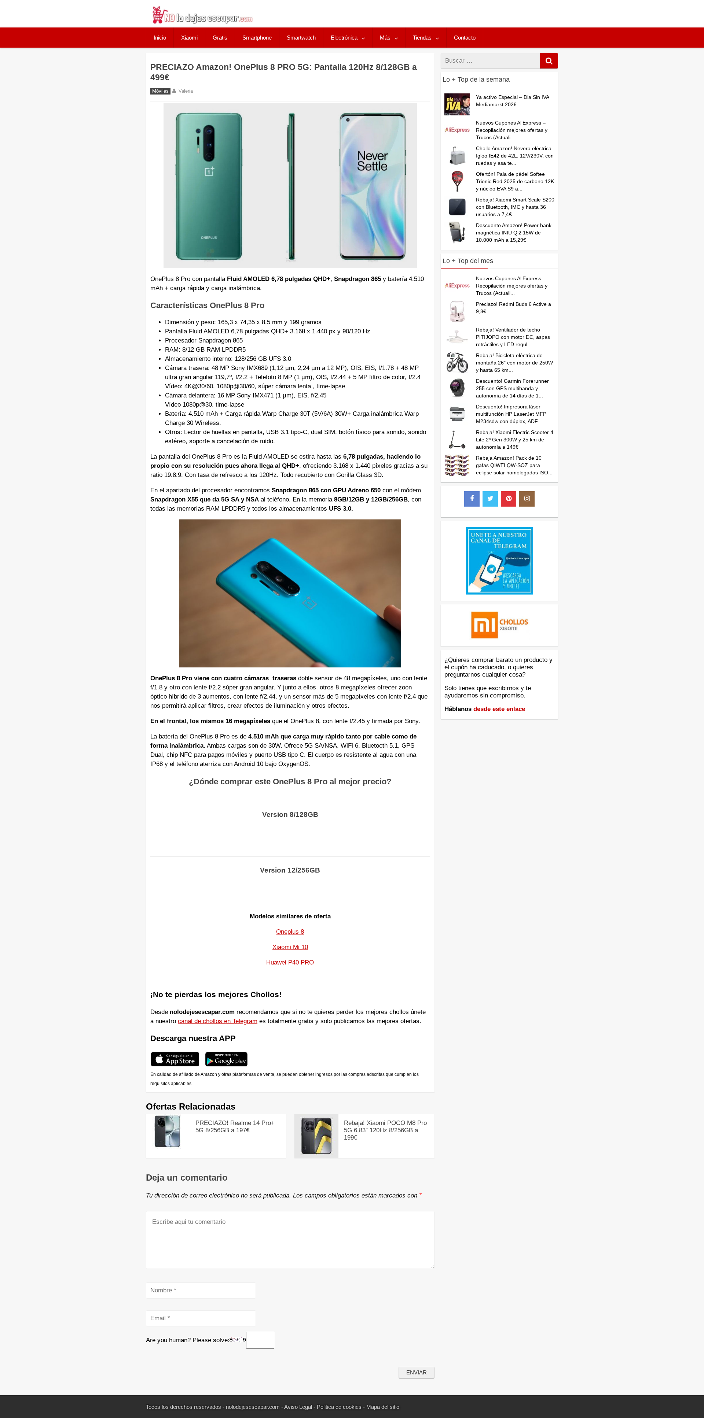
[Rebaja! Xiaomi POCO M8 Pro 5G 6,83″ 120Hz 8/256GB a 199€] (316, 1155)
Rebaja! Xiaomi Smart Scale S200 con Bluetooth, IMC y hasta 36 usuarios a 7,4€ (515, 207)
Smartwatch (301, 37)
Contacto (465, 37)
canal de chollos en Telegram (217, 1021)
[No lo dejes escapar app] (175, 1065)
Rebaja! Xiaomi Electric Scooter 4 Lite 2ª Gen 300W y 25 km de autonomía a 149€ (514, 439)
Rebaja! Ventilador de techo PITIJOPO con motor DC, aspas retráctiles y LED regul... (513, 337)
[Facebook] (472, 499)
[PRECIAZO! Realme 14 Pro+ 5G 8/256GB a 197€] (168, 1146)
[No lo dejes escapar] (202, 21)
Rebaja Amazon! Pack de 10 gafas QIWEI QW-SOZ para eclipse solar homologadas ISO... (514, 465)
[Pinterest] (508, 499)
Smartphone (257, 37)
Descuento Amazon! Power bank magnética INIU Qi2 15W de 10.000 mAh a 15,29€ (513, 232)
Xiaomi (189, 37)
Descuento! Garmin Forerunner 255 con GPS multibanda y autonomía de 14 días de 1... (512, 388)
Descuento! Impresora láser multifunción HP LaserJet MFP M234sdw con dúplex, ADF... (511, 414)
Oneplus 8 (290, 931)
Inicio (160, 37)
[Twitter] (490, 499)
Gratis (220, 37)
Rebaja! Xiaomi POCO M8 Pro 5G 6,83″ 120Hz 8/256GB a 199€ (385, 1130)
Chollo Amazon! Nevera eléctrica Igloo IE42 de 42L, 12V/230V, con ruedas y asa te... (515, 155)
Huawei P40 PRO (290, 962)
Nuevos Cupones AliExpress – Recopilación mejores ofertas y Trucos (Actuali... (511, 130)
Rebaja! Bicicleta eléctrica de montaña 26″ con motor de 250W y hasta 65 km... (514, 362)
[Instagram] (527, 499)
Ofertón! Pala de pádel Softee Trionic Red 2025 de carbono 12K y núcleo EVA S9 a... (515, 181)
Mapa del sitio (382, 1407)
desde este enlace (499, 709)
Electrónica (344, 37)
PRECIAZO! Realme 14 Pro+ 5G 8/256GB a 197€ (235, 1126)
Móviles (160, 91)
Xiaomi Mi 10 (290, 947)
